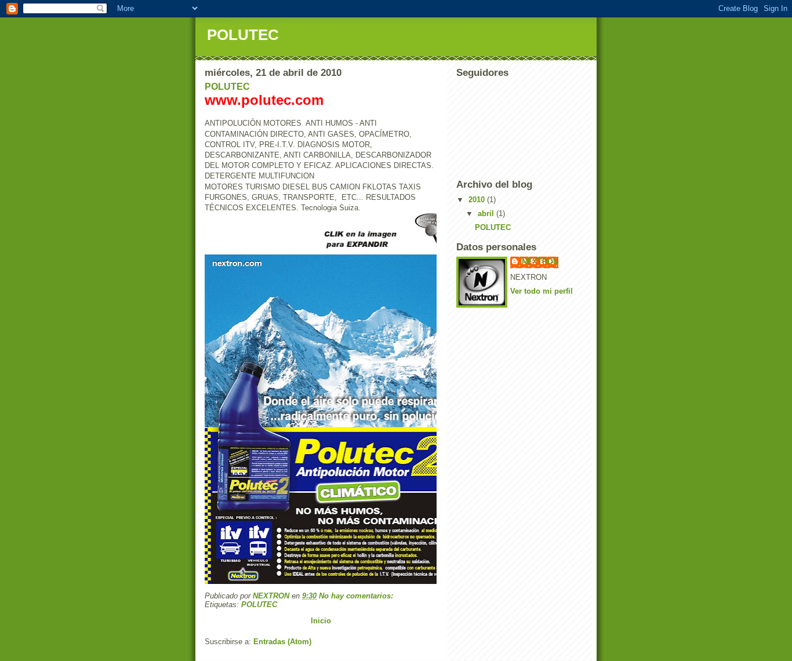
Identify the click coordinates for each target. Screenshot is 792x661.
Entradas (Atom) (282, 641)
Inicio (321, 620)
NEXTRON (540, 261)
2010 (477, 199)
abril (487, 213)
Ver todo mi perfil (541, 291)
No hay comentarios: (357, 595)
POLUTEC (227, 87)
